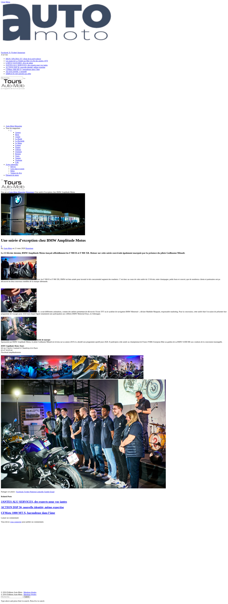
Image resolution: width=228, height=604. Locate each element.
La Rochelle (19, 141)
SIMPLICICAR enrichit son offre (18, 74)
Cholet (17, 137)
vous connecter (15, 522)
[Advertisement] (72, 106)
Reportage (29, 248)
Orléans (18, 150)
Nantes (17, 147)
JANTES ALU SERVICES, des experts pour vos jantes (27, 65)
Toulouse (18, 160)
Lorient (18, 145)
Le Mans (18, 143)
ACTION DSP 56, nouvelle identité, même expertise (25, 67)
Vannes (18, 158)
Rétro (12, 171)
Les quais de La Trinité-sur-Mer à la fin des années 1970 (27, 61)
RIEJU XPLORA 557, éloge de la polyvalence (23, 59)
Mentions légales (30, 592)
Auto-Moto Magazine (14, 126)
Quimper (18, 152)
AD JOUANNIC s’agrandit (16, 72)
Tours (17, 156)
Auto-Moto (8, 248)
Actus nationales (12, 165)
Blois (17, 135)
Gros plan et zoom (17, 169)
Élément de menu (12, 175)
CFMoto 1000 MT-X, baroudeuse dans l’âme (23, 69)
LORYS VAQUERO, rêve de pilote (19, 63)
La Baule (18, 139)
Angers (18, 132)
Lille (17, 162)
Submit (26, 597)
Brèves (13, 167)
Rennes (18, 154)
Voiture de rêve (16, 173)
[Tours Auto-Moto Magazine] (13, 89)
